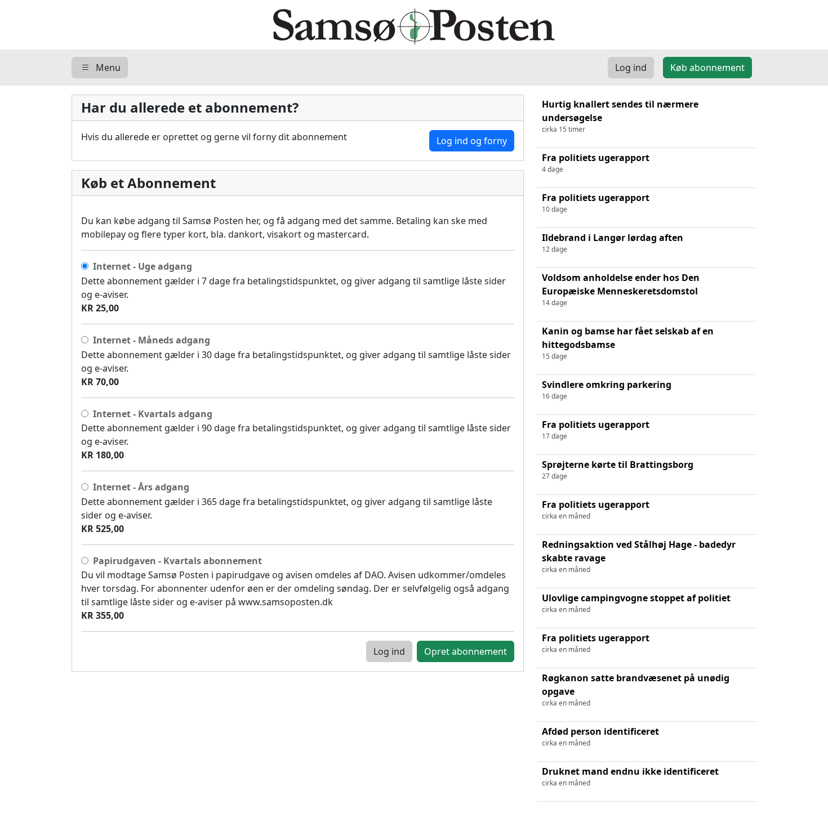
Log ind (389, 651)
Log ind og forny (472, 141)
